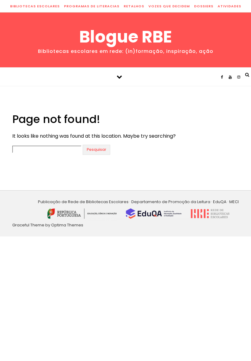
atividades (229, 6)
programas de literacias (91, 6)
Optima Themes (67, 225)
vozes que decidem (169, 6)
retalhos (134, 6)
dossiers (203, 6)
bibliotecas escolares (35, 6)
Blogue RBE (125, 36)
